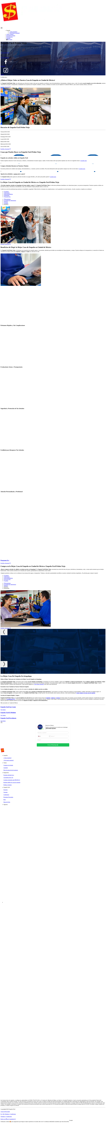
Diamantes (6, 195)
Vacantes (8, 38)
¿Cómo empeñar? (13, 31)
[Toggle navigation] (2, 28)
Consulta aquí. (83, 160)
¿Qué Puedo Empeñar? (14, 33)
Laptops (6, 203)
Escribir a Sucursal (5, 87)
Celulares (6, 191)
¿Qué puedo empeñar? (39, 684)
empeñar (48, 697)
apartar (58, 697)
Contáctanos (6, 794)
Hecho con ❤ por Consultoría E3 (8, 1119)
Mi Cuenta (9, 39)
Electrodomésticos (8, 194)
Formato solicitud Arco (8, 775)
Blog (4, 799)
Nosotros (5, 789)
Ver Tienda (3, 709)
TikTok (2, 74)
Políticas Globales (7, 785)
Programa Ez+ (9, 37)
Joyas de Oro (7, 196)
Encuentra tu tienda (10, 35)
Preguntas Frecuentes (8, 797)
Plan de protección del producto (10, 770)
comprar (53, 697)
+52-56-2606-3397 (5, 57)
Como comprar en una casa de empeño (85, 693)
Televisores (7, 192)
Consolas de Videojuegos (10, 200)
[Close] (1, 722)
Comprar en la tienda (8, 765)
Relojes (6, 201)
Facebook (3, 66)
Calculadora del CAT (8, 777)
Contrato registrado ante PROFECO (11, 780)
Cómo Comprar (9, 34)
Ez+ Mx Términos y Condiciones (8, 1114)
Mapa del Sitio (6, 802)
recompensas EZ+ (11, 699)
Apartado (5, 767)
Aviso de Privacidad (5, 1111)
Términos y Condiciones (6, 1116)
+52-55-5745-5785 (5, 52)
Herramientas (7, 199)
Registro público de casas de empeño (11, 782)
